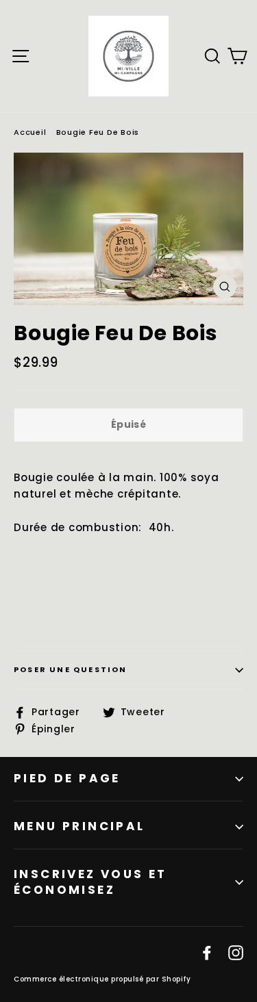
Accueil (30, 132)
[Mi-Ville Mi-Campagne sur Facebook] (207, 952)
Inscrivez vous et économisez (90, 882)
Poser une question (70, 669)
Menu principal (79, 826)
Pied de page (67, 778)
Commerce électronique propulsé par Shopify (102, 979)
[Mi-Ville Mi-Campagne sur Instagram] (235, 952)
